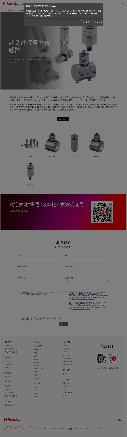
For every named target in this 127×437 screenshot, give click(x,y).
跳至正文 (6, 10)
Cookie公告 (49, 13)
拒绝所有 (96, 22)
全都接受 (86, 22)
